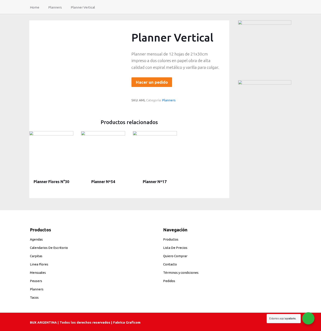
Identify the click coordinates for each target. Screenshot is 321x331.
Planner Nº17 (155, 182)
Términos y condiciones (180, 272)
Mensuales (38, 272)
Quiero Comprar (175, 256)
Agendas (36, 239)
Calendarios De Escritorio (49, 248)
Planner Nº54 (103, 182)
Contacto (170, 264)
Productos (170, 239)
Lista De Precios (175, 248)
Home (34, 7)
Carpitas (36, 256)
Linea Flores (39, 264)
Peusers (36, 281)
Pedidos (169, 281)
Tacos (34, 297)
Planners (55, 7)
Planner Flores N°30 (51, 182)
